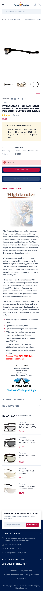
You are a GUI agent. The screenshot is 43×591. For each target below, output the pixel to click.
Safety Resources (32, 574)
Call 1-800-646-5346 (13, 548)
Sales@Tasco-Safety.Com (15, 553)
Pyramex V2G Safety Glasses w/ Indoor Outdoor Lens (27, 456)
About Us (13, 570)
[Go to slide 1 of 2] (37, 93)
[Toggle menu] (3, 4)
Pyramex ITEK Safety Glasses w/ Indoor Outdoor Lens (27, 472)
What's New (22, 579)
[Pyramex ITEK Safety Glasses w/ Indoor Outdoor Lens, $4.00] (9, 473)
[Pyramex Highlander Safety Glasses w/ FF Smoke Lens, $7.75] (9, 442)
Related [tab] (16, 416)
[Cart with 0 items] (39, 4)
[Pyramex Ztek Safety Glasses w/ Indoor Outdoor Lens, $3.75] (9, 488)
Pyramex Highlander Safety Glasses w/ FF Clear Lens (27, 426)
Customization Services (13, 574)
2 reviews (15, 115)
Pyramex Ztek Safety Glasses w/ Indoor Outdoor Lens (27, 487)
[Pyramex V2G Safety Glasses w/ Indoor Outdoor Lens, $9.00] (9, 458)
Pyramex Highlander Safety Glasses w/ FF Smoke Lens (27, 441)
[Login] (35, 4)
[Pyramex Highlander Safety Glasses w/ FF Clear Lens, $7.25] (9, 427)
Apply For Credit (25, 570)
